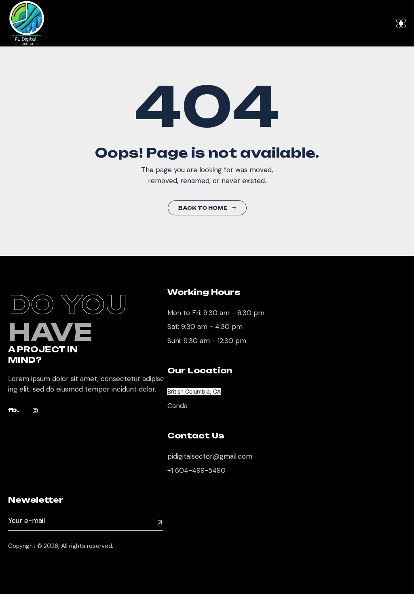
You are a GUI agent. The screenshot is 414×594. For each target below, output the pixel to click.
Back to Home (203, 208)
